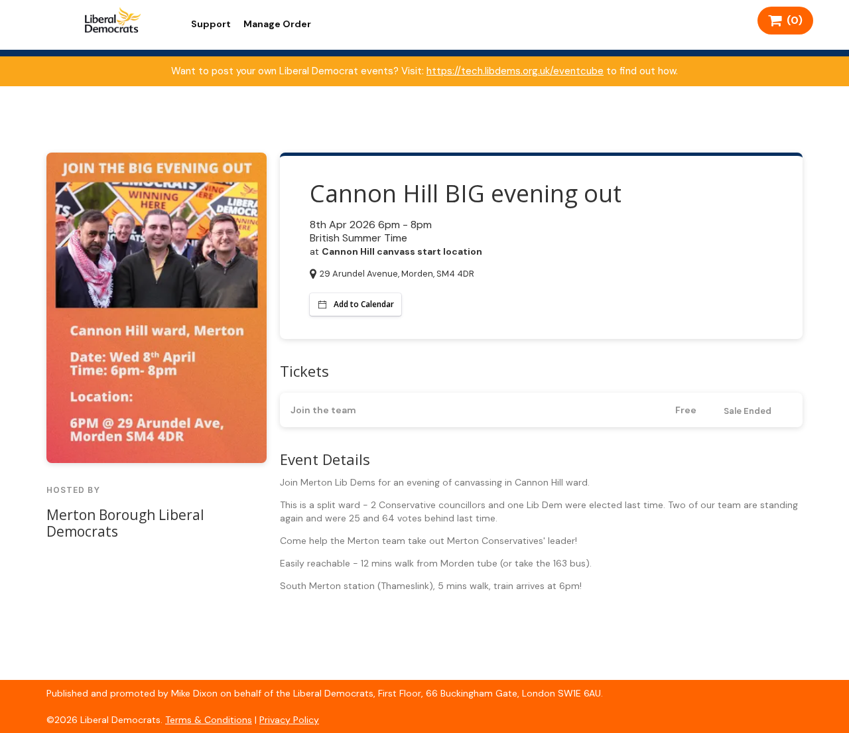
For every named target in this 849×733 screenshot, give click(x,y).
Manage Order (277, 24)
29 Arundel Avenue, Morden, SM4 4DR (397, 273)
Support (211, 24)
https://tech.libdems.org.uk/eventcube (515, 71)
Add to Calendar (364, 304)
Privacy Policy (289, 720)
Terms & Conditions (208, 720)
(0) (792, 20)
